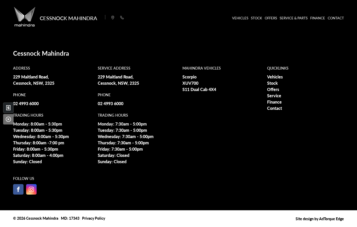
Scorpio (189, 77)
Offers (271, 17)
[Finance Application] (8, 108)
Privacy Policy (93, 218)
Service (274, 96)
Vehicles (240, 17)
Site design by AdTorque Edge (320, 218)
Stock (256, 17)
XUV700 (190, 83)
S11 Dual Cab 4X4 (199, 89)
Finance (317, 17)
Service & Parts (294, 17)
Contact (336, 17)
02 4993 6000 (26, 103)
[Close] (8, 119)
